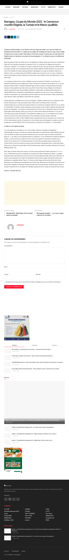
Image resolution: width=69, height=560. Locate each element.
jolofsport (12, 29)
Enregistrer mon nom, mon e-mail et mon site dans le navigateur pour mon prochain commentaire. (33, 282)
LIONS (47, 509)
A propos (6, 551)
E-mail (6, 274)
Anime (6, 513)
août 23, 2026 (9, 422)
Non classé (49, 513)
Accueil (7, 7)
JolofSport (10, 554)
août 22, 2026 (15, 429)
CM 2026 (27, 511)
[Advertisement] (34, 11)
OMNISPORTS (52, 7)
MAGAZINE (16, 7)
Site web (38, 274)
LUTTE (43, 7)
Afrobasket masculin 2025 (11, 511)
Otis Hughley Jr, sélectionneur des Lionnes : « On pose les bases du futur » (31, 349)
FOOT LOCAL (28, 515)
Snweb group (17, 554)
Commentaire (8, 246)
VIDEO (47, 520)
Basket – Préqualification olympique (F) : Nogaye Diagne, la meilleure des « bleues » (34, 433)
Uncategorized (50, 518)
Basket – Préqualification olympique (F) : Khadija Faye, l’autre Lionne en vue (32, 440)
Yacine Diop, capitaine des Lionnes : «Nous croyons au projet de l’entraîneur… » (33, 355)
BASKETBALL (34, 7)
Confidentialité (15, 551)
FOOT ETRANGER (37, 29)
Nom (6, 267)
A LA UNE (12, 17)
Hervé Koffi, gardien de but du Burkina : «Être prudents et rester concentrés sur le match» (35, 368)
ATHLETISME (8, 515)
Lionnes (27, 520)
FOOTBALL (25, 7)
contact (23, 551)
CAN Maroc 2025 (9, 520)
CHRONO (60, 7)
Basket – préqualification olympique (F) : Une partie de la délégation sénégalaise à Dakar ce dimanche (32, 420)
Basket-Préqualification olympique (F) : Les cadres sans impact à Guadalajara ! (33, 427)
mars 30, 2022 (21, 29)
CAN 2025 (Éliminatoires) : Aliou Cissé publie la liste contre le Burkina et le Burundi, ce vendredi (37, 362)
